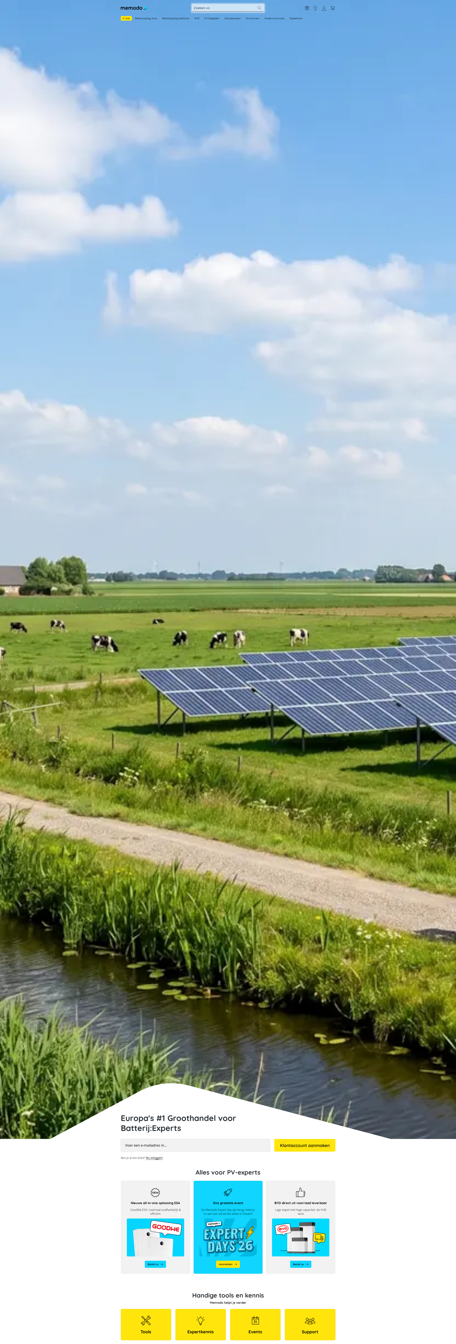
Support (310, 1331)
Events (255, 1331)
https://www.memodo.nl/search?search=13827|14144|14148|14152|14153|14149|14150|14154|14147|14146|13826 (300, 1184)
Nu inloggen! (154, 1158)
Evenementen (307, 8)
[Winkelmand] (332, 8)
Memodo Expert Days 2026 (209, 1182)
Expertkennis (315, 8)
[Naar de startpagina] (134, 8)
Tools (146, 1331)
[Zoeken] (259, 8)
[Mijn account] (324, 9)
